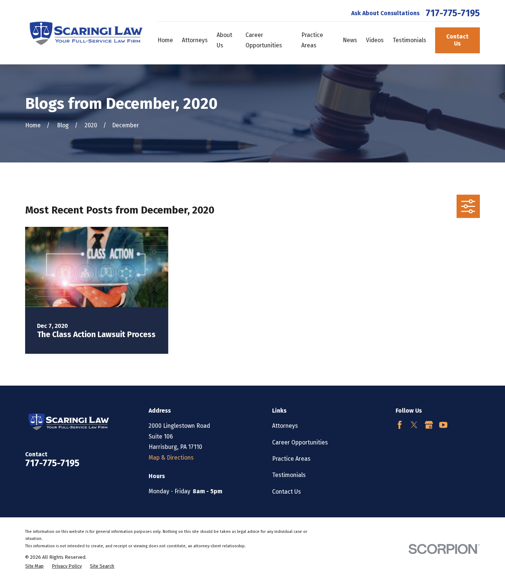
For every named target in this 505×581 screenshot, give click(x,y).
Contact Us (457, 40)
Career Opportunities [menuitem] (263, 40)
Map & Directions (171, 457)
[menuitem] (34, 566)
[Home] (84, 32)
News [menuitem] (350, 40)
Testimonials (289, 474)
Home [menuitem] (165, 40)
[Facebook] (400, 425)
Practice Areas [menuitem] (312, 40)
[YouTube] (443, 425)
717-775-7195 (453, 13)
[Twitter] (414, 425)
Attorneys (285, 425)
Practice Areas (291, 458)
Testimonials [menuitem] (409, 40)
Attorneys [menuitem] (195, 40)
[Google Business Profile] (429, 425)
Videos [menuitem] (375, 40)
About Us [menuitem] (224, 40)
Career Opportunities (300, 442)
